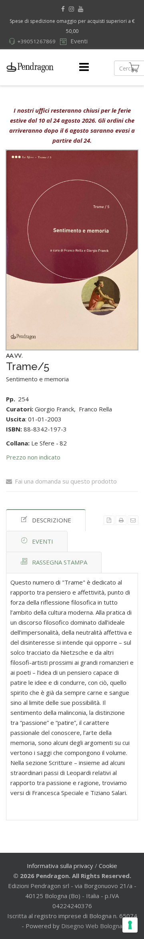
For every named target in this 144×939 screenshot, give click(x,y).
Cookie (108, 866)
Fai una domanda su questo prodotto (66, 481)
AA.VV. (14, 355)
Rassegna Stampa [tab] (59, 562)
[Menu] (84, 67)
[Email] (133, 520)
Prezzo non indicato (33, 457)
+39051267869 (36, 41)
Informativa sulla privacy (60, 866)
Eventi (78, 41)
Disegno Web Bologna (91, 926)
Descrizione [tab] (51, 520)
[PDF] (109, 520)
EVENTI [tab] (42, 541)
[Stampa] (121, 520)
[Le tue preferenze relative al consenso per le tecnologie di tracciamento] (130, 925)
